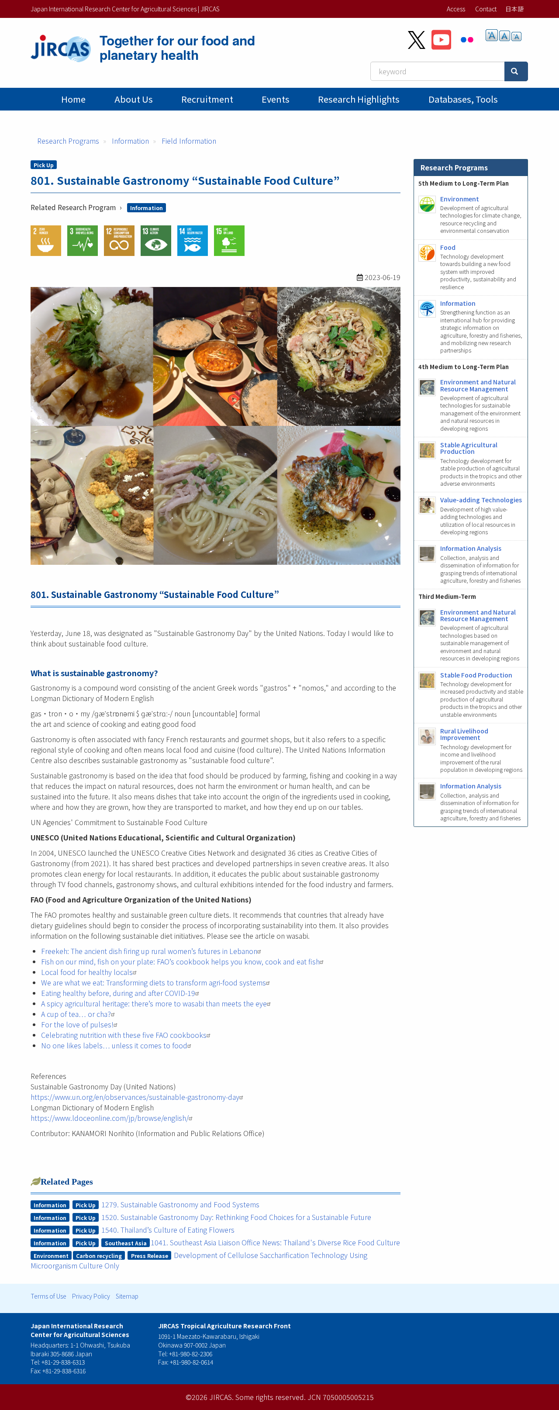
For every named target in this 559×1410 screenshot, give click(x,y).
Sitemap (127, 1296)
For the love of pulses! (77, 1024)
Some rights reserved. (270, 1397)
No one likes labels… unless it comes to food (114, 1045)
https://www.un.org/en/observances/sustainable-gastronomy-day (135, 1097)
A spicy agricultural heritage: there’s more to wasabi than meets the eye (154, 1003)
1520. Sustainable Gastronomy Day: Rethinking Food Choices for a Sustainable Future (236, 1217)
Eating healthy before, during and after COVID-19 (118, 993)
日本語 (514, 8)
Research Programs (68, 140)
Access (456, 8)
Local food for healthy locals (87, 972)
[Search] (516, 71)
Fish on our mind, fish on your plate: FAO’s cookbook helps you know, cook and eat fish (180, 961)
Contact (486, 8)
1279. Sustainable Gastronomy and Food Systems (180, 1204)
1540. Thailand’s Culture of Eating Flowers (168, 1229)
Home (73, 99)
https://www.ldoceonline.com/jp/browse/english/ (110, 1118)
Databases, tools (463, 99)
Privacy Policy (91, 1296)
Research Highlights (359, 99)
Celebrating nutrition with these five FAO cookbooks (124, 1035)
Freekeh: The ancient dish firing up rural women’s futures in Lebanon (149, 951)
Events (276, 99)
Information (130, 140)
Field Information (189, 140)
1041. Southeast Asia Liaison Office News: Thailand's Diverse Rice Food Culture (275, 1242)
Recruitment (207, 99)
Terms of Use (48, 1296)
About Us (133, 99)
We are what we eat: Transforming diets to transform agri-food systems (153, 982)
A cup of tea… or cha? (76, 1014)
